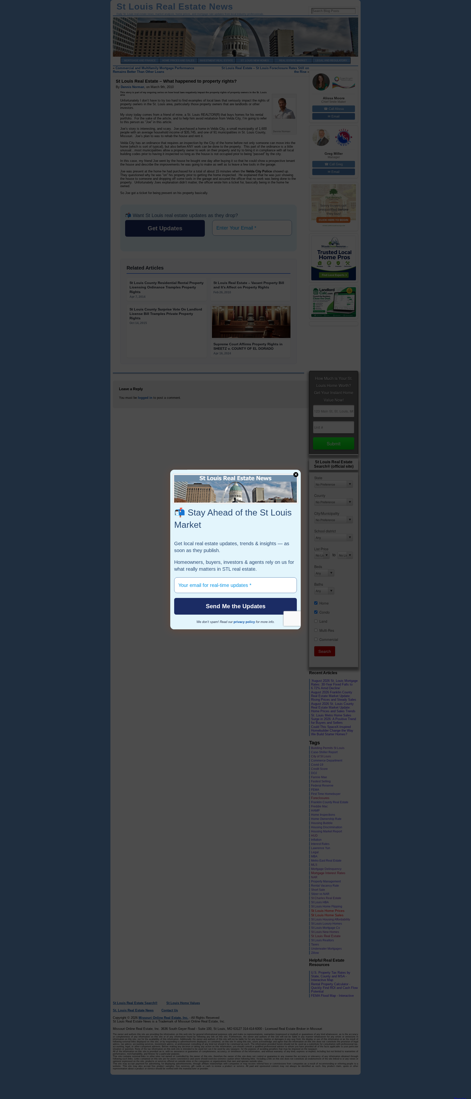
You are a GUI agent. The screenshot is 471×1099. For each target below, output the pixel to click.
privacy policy (244, 622)
